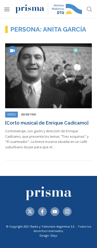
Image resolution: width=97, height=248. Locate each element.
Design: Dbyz (48, 235)
